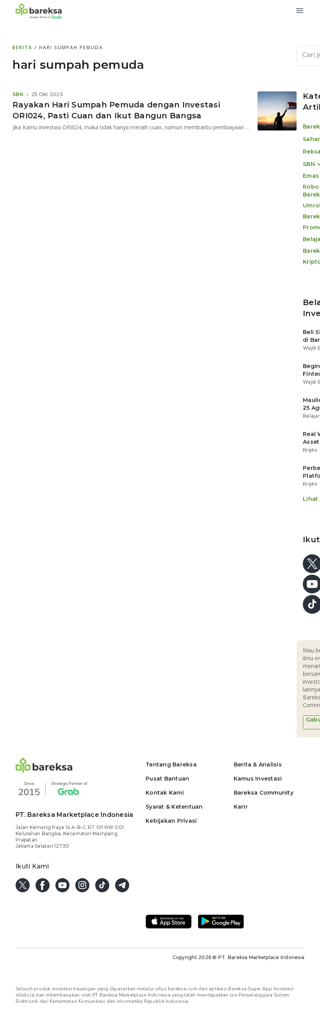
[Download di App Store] (169, 922)
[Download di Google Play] (221, 922)
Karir (241, 806)
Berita (23, 47)
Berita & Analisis (258, 764)
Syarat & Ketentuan (174, 806)
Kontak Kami (165, 792)
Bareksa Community (263, 792)
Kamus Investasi (258, 778)
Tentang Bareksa (171, 764)
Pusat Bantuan (167, 778)
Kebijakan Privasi (171, 820)
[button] (44, 770)
